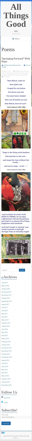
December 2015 (6, 348)
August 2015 (5, 360)
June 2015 (4, 366)
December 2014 (6, 385)
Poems (26, 73)
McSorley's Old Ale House (19, 73)
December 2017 (6, 292)
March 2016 (5, 338)
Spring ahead (4, 75)
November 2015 (6, 351)
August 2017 (5, 304)
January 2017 (5, 326)
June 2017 (4, 310)
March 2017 (5, 320)
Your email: (4, 415)
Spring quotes (19, 75)
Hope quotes (9, 73)
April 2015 (4, 373)
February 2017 (5, 323)
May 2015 (4, 369)
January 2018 (5, 289)
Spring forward (11, 75)
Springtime (25, 75)
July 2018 (4, 283)
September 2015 (6, 357)
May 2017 (4, 314)
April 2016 (4, 335)
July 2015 (4, 363)
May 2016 (4, 332)
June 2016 (4, 329)
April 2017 (4, 317)
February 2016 (5, 342)
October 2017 (5, 298)
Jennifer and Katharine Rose (12, 65)
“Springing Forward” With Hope (15, 60)
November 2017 (6, 295)
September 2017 (6, 301)
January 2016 (5, 345)
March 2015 (5, 376)
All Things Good (16, 15)
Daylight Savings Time (20, 71)
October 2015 (5, 354)
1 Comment (6, 76)
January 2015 (5, 382)
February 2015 (5, 379)
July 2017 (4, 307)
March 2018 (5, 286)
